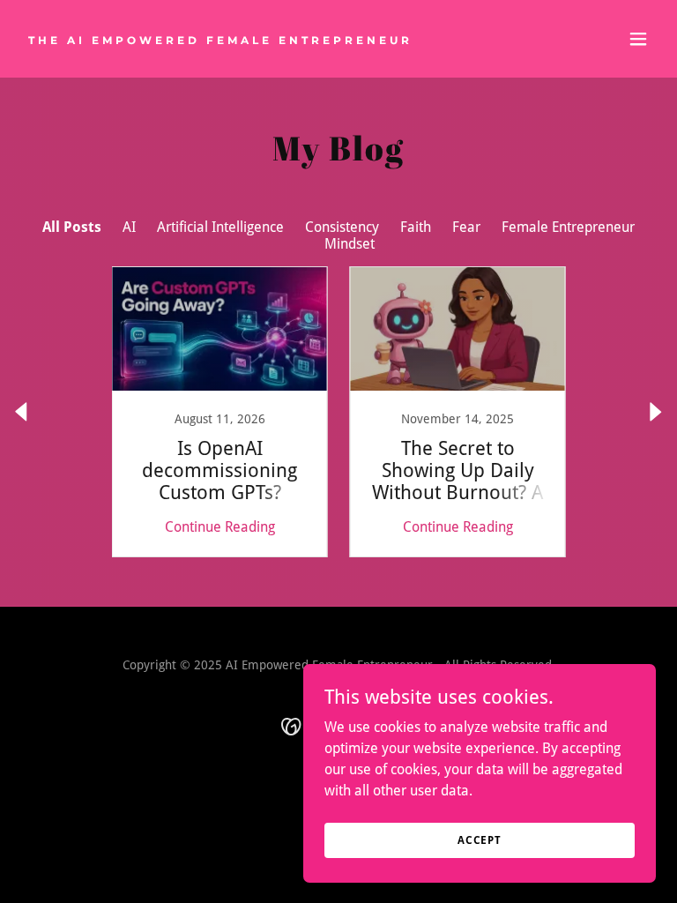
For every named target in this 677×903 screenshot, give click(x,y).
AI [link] (129, 227)
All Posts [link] (71, 227)
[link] (220, 39)
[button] (638, 38)
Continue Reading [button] (220, 527)
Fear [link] (466, 227)
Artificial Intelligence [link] (220, 227)
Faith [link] (415, 227)
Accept (480, 839)
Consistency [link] (342, 227)
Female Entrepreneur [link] (568, 227)
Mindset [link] (349, 243)
